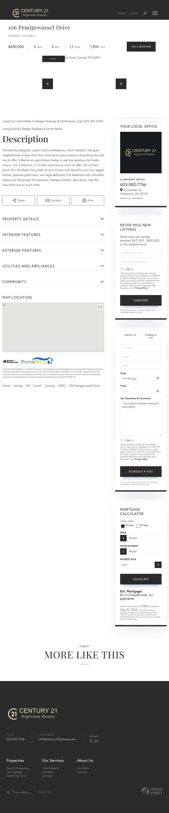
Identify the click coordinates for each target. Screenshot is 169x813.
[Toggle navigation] (154, 13)
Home (6, 385)
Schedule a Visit (151, 336)
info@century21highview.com (57, 739)
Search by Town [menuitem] (17, 776)
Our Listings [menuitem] (14, 772)
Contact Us (125, 198)
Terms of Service (139, 484)
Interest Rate (128, 559)
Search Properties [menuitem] (18, 768)
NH (28, 385)
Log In (134, 13)
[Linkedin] (96, 741)
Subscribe (141, 300)
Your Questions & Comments (135, 398)
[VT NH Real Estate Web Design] (152, 792)
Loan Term (127, 521)
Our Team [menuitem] (83, 768)
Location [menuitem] (47, 772)
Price (123, 532)
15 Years (144, 525)
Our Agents (137, 198)
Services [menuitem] (47, 776)
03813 (62, 385)
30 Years (129, 525)
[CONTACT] (141, 47)
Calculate (141, 579)
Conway (50, 385)
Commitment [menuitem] (50, 768)
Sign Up (121, 13)
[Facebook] (91, 741)
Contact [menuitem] (82, 772)
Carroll (37, 385)
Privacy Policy (141, 288)
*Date (123, 373)
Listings (18, 385)
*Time (123, 385)
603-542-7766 (133, 184)
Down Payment (129, 545)
